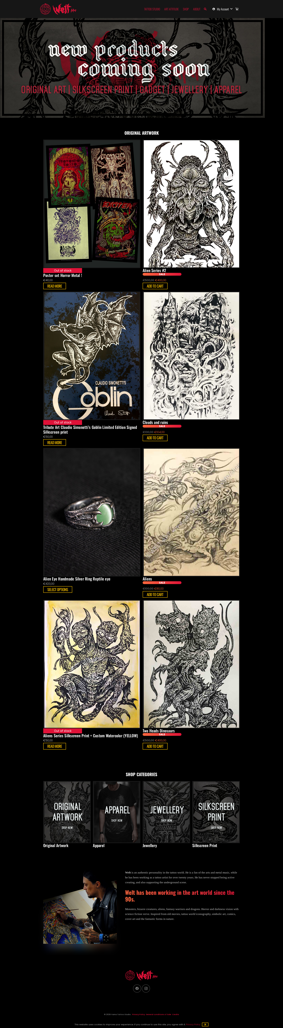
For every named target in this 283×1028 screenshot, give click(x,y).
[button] (205, 9)
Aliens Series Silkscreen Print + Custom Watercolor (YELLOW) (90, 735)
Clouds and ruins (155, 422)
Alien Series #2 (154, 270)
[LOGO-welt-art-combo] (58, 9)
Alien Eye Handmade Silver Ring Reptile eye (76, 579)
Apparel (98, 845)
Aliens (147, 579)
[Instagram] (146, 988)
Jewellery (150, 845)
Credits (175, 1014)
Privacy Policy (138, 1014)
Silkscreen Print (204, 845)
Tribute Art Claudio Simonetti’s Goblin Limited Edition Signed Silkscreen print (90, 429)
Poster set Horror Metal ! (62, 275)
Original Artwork (55, 845)
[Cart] (237, 9)
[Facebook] (137, 988)
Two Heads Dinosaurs (159, 731)
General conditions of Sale (158, 1014)
